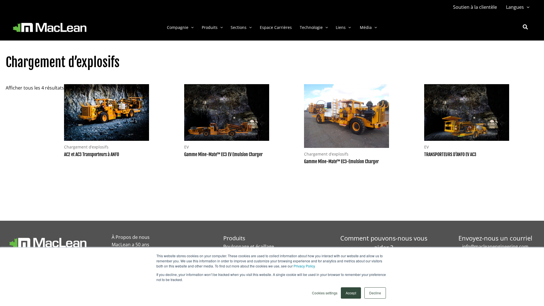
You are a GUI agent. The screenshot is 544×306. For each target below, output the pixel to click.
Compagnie (177, 27)
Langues (515, 7)
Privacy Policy (304, 266)
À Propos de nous (131, 237)
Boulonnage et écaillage (248, 246)
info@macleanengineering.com (495, 246)
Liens (341, 27)
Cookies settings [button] (324, 292)
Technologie (311, 27)
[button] (527, 7)
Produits (210, 27)
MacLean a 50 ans (130, 244)
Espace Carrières (276, 27)
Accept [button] (351, 292)
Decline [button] (375, 292)
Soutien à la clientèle (475, 7)
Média (365, 27)
